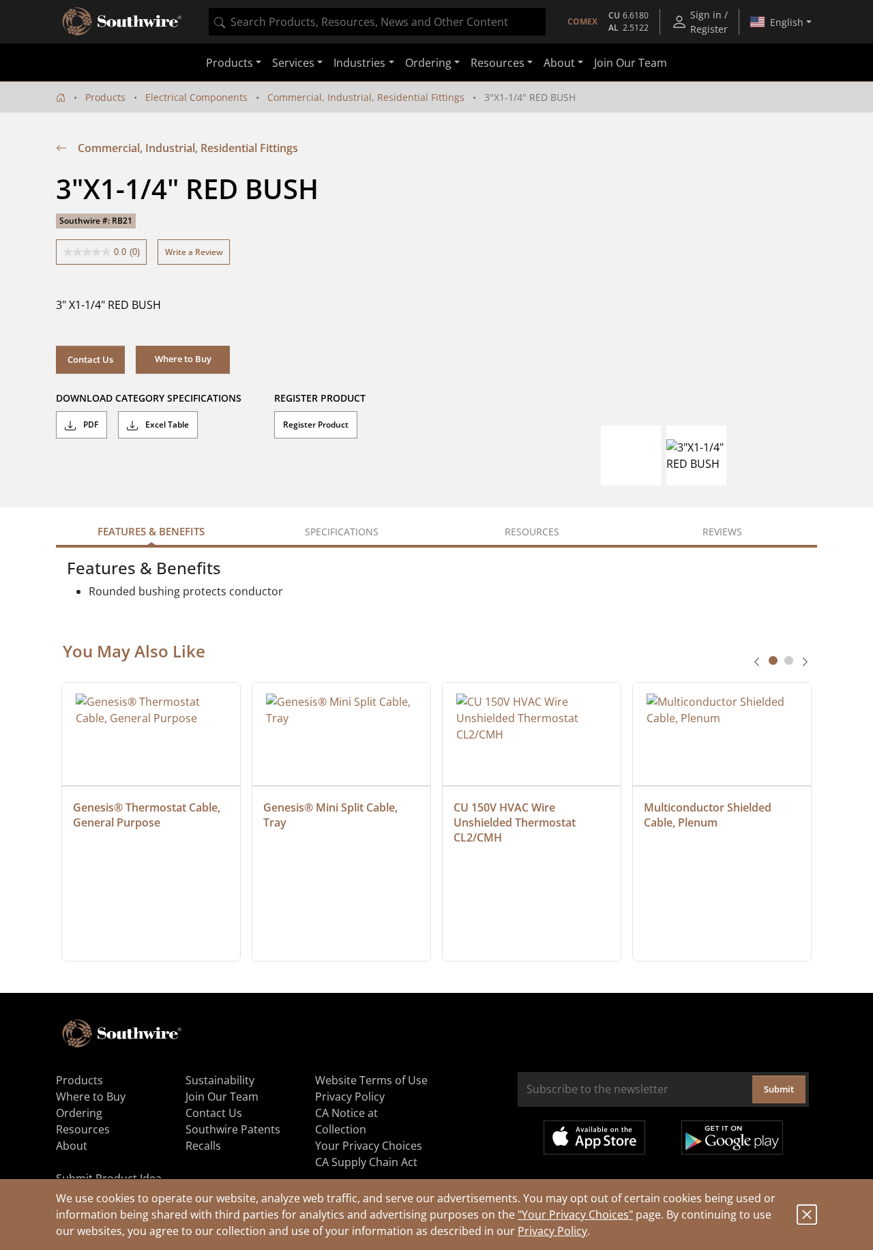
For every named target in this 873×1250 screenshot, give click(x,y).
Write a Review (194, 252)
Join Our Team (630, 62)
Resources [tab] (532, 531)
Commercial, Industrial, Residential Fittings (365, 97)
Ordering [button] (428, 62)
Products (105, 97)
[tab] (773, 660)
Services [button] (293, 62)
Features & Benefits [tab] (151, 531)
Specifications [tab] (342, 531)
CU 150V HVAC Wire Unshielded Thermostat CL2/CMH (516, 822)
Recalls (203, 1145)
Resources (83, 1129)
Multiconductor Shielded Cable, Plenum (709, 815)
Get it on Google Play (732, 1137)
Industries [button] (359, 62)
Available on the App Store (594, 1137)
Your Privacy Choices (368, 1145)
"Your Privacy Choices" (575, 1214)
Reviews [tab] (722, 531)
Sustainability (220, 1080)
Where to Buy (90, 1096)
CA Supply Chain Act (366, 1162)
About (71, 1145)
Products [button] (229, 62)
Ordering (79, 1112)
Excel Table (166, 424)
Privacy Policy (552, 1230)
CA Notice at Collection (346, 1121)
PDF (89, 424)
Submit (779, 1089)
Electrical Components (196, 97)
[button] (183, 359)
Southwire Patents (233, 1129)
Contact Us (90, 359)
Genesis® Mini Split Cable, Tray (331, 815)
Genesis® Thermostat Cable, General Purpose (148, 815)
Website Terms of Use (371, 1080)
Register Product (316, 424)
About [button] (559, 62)
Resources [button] (497, 62)
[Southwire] (123, 21)
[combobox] (377, 21)
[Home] (60, 97)
